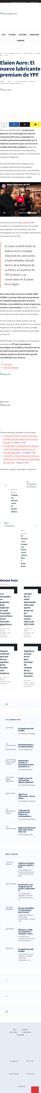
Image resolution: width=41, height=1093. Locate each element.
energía (12, 469)
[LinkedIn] (17, 27)
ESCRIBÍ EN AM (33, 3)
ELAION (25, 222)
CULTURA (23, 35)
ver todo (31, 432)
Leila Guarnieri (26, 769)
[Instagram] (10, 27)
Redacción (14, 53)
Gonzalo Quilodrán (28, 819)
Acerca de (7, 364)
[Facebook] (3, 27)
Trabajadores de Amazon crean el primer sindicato (14, 501)
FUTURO (12, 35)
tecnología (21, 469)
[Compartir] (14, 124)
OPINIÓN (20, 40)
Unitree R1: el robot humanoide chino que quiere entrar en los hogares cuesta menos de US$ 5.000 (21, 459)
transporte (31, 469)
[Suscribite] (35, 124)
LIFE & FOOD (29, 684)
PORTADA (4, 637)
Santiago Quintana (28, 801)
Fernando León (27, 749)
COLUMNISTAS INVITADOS (18, 3)
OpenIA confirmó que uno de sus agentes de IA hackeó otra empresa (4, 662)
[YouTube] (14, 27)
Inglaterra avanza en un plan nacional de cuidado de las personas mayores (29, 663)
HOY (4, 35)
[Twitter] (7, 27)
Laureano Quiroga (28, 733)
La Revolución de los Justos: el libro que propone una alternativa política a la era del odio (20, 439)
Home (2, 81)
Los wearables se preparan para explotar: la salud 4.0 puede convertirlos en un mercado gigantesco (21, 449)
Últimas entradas (10, 367)
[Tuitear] (25, 124)
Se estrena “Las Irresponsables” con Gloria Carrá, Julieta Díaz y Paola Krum (24, 548)
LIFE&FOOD (34, 35)
